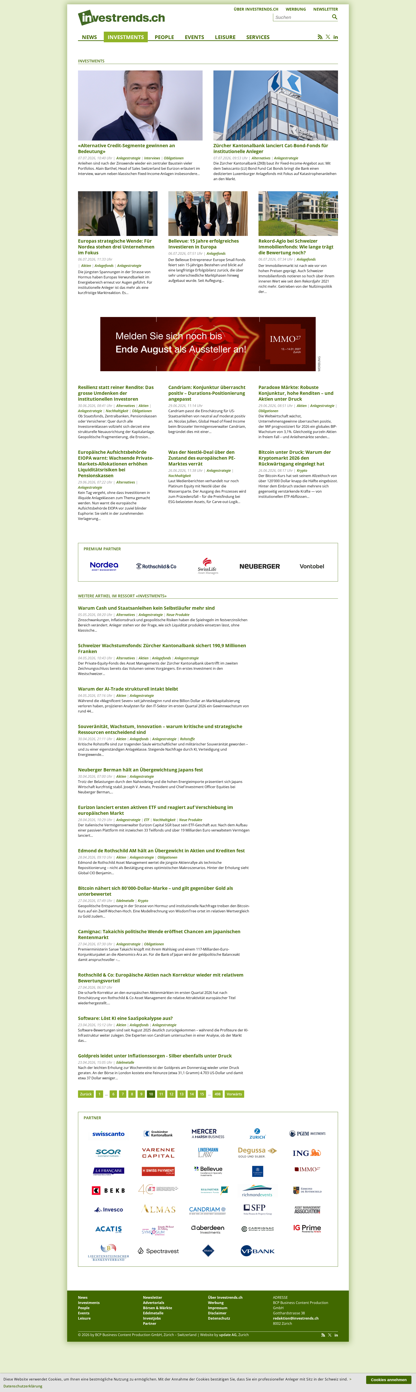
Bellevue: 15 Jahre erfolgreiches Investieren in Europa (203, 244)
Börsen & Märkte (157, 1307)
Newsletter (325, 9)
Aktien (86, 265)
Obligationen (174, 158)
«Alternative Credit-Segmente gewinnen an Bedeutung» (126, 148)
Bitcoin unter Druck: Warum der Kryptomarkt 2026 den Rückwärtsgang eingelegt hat (294, 458)
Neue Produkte (177, 614)
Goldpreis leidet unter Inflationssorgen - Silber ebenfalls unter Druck (155, 1056)
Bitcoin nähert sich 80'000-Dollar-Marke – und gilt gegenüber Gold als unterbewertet (155, 891)
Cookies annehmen (389, 1380)
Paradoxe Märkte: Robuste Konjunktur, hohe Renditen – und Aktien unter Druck (295, 393)
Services (258, 37)
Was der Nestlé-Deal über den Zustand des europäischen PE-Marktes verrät (201, 458)
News (89, 37)
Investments (126, 37)
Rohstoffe (187, 739)
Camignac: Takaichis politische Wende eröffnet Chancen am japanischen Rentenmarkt (159, 934)
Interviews (152, 158)
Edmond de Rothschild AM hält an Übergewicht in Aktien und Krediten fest (161, 851)
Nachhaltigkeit (117, 410)
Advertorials (153, 1302)
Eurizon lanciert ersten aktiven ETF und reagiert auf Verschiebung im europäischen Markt (155, 810)
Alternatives (261, 158)
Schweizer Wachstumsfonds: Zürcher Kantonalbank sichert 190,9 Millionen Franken (162, 648)
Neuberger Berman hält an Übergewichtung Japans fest (140, 770)
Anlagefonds (104, 265)
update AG (228, 1334)
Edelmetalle (125, 900)
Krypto (302, 470)
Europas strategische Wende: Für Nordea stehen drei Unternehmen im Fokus (116, 247)
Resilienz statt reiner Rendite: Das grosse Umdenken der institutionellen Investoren (116, 393)
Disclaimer (217, 1313)
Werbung (296, 9)
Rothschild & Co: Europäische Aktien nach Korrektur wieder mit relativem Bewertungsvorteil (161, 978)
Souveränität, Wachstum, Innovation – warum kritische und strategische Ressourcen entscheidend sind (160, 729)
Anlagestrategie (128, 158)
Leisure (225, 37)
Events (194, 37)
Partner (92, 1117)
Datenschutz (219, 1318)
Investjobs (152, 1318)
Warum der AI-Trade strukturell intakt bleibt (128, 689)
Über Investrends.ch (256, 9)
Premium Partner (102, 548)
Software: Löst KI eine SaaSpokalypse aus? (125, 1018)
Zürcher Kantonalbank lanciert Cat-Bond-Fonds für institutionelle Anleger (270, 148)
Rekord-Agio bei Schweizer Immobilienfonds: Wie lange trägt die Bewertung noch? (295, 247)
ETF (146, 819)
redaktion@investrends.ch (296, 1318)
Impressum (218, 1307)
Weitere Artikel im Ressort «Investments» (122, 595)
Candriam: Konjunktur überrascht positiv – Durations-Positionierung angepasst (206, 393)
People (164, 37)
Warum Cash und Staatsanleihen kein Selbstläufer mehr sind (146, 608)
